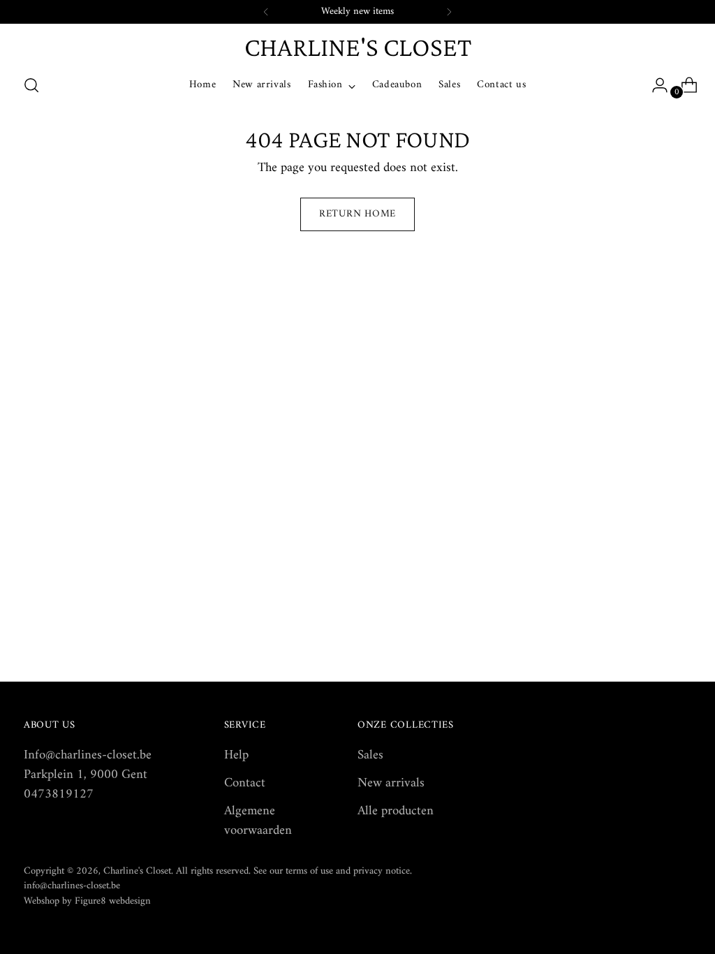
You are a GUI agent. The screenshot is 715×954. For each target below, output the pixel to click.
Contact (244, 783)
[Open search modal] (31, 85)
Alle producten (396, 811)
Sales (370, 755)
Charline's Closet (137, 871)
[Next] (449, 12)
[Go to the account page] (654, 85)
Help (236, 755)
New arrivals (391, 783)
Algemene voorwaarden (258, 821)
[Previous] (266, 12)
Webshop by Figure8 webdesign (87, 901)
